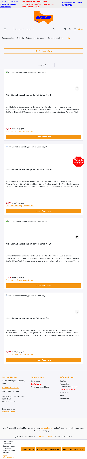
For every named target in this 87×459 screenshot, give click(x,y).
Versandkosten (47, 428)
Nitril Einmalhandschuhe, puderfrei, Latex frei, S (28, 244)
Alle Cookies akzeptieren (73, 449)
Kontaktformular (8, 411)
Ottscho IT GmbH (45, 436)
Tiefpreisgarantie (67, 389)
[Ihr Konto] (69, 29)
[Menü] (4, 29)
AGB (62, 395)
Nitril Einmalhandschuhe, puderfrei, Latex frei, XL (29, 318)
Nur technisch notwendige (48, 449)
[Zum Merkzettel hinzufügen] (77, 88)
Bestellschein (37, 384)
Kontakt (63, 381)
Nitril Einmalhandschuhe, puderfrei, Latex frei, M (29, 169)
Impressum (64, 398)
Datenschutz (65, 392)
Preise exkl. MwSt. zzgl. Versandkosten (20, 131)
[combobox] (32, 29)
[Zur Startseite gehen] (43, 18)
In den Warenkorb (43, 137)
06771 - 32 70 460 (10, 388)
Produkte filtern (45, 51)
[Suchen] (53, 29)
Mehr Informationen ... (8, 456)
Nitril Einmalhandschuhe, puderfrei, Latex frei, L (28, 95)
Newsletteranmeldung (40, 387)
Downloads (35, 381)
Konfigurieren (28, 449)
